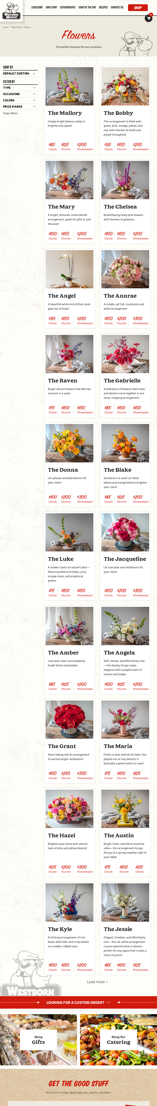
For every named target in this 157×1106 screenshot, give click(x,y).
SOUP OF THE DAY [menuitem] (87, 7)
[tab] (20, 88)
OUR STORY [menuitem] (51, 7)
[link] (148, 18)
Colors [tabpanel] (8, 100)
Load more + (97, 981)
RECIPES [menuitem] (103, 7)
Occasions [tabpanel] (11, 94)
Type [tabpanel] (6, 88)
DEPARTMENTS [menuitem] (67, 7)
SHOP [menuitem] (138, 7)
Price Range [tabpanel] (12, 107)
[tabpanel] (78, 1002)
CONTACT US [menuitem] (117, 7)
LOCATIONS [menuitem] (37, 7)
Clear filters (10, 113)
